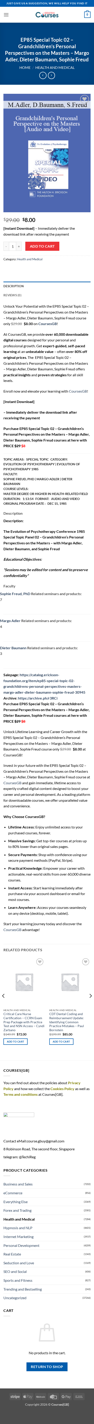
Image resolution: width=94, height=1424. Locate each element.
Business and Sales (18, 1184)
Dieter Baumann (13, 648)
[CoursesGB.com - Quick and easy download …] (47, 14)
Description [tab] (13, 286)
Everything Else (15, 1202)
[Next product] (42, 75)
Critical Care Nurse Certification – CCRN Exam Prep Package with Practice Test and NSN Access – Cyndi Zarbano (23, 1022)
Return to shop (47, 1367)
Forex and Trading (17, 1210)
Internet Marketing (18, 1236)
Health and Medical (55, 67)
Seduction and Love (18, 1263)
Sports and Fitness (17, 1280)
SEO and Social (15, 1271)
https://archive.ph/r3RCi (37, 698)
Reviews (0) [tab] (12, 295)
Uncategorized (14, 1298)
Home (25, 67)
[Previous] (3, 1005)
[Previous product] (51, 75)
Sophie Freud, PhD (15, 593)
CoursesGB (78, 391)
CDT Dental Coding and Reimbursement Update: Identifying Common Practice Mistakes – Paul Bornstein (66, 1022)
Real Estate (12, 1254)
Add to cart (42, 246)
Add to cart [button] (15, 1041)
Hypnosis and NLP (17, 1228)
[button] (6, 14)
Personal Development (21, 1245)
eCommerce (12, 1193)
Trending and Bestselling (22, 1289)
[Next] (90, 1005)
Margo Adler (10, 620)
